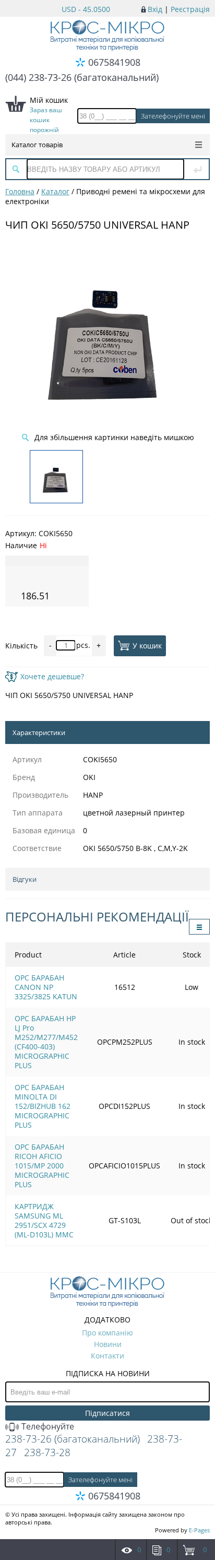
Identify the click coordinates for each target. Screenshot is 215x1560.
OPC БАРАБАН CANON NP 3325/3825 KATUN (46, 987)
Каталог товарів (37, 144)
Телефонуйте (46, 1426)
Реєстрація (190, 9)
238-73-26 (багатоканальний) (72, 1439)
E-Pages (199, 1530)
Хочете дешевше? (52, 676)
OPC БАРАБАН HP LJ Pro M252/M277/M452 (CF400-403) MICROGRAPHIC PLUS (46, 1041)
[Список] (199, 927)
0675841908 (114, 62)
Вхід (155, 9)
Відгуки (25, 879)
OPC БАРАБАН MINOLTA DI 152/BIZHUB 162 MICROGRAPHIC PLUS (42, 1106)
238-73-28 (47, 1452)
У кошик (147, 646)
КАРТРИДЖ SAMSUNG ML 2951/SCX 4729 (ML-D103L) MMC (44, 1220)
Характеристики (39, 732)
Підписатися (107, 1413)
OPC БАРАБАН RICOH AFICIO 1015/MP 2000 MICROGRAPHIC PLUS (42, 1165)
